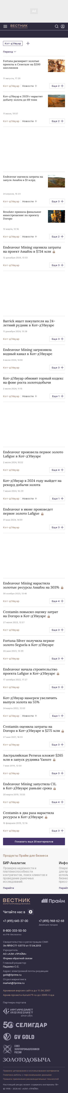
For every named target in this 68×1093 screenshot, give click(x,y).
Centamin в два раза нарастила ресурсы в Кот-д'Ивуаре (28, 815)
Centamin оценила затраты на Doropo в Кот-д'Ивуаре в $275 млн (31, 729)
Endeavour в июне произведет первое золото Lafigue (28, 511)
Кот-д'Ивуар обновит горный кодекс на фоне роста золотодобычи (33, 380)
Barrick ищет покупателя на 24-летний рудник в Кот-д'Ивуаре (29, 323)
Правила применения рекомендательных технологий (31, 1079)
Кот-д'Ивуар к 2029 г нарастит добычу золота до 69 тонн (23, 98)
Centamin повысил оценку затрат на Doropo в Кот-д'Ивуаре (30, 614)
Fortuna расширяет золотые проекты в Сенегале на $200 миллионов (21, 64)
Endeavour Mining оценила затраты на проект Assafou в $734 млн (32, 249)
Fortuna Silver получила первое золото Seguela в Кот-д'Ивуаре (29, 643)
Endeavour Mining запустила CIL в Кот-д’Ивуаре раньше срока (29, 786)
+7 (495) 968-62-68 (51, 922)
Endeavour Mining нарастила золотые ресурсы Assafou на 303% (31, 585)
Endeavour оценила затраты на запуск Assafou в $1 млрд (23, 178)
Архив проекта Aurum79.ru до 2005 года (28, 994)
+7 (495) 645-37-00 (15, 921)
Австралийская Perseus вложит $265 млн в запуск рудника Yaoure (33, 757)
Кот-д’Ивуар (13, 43)
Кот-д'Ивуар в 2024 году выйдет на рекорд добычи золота (32, 483)
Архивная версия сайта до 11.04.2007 (26, 990)
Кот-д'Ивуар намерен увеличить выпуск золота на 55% (30, 700)
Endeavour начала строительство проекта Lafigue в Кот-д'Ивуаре (30, 671)
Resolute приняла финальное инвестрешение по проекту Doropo (22, 215)
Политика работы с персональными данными (27, 1075)
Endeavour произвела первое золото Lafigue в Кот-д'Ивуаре (33, 454)
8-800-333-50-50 (14, 932)
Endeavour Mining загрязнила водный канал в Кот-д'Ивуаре (27, 352)
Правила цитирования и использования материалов (31, 1070)
